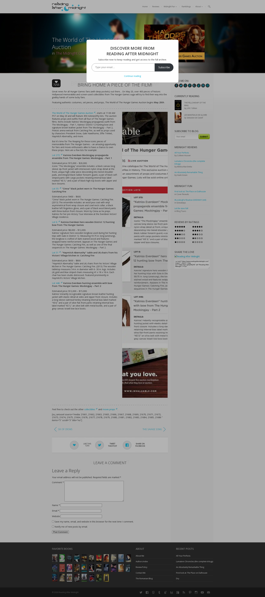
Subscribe (164, 67)
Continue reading (132, 76)
